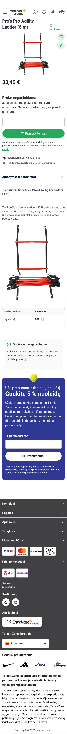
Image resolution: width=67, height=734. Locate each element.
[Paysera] (36, 551)
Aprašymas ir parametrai (19, 177)
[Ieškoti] (35, 12)
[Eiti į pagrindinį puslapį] (18, 12)
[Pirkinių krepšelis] (62, 12)
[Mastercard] (22, 551)
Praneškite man (36, 133)
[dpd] (8, 572)
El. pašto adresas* (17, 436)
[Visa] (8, 551)
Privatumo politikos (24, 472)
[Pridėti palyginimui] (61, 45)
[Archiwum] (57, 27)
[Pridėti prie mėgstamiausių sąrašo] (61, 37)
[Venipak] (22, 572)
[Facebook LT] (6, 602)
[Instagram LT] (15, 602)
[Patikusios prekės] (44, 12)
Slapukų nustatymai (6, 585)
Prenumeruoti (36, 456)
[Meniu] (5, 12)
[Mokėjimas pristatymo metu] (50, 551)
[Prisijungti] (53, 12)
